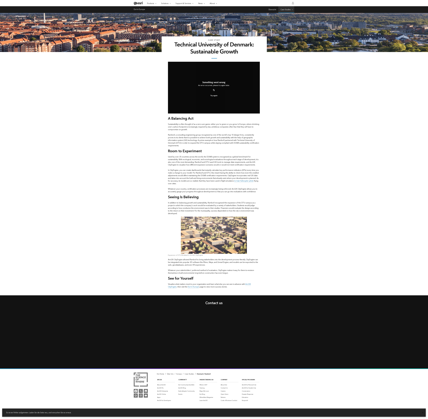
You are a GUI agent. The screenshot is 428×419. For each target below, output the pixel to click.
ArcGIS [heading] (159, 380)
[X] (141, 391)
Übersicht (272, 9)
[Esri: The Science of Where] (141, 380)
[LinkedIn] (146, 391)
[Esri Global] (138, 3)
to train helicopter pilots (243, 180)
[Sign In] (292, 3)
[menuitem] (166, 385)
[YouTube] (146, 396)
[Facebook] (136, 391)
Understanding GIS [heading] (206, 380)
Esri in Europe (139, 9)
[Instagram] (141, 396)
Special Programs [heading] (248, 380)
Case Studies (286, 9)
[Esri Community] (136, 396)
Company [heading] (224, 380)
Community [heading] (182, 380)
